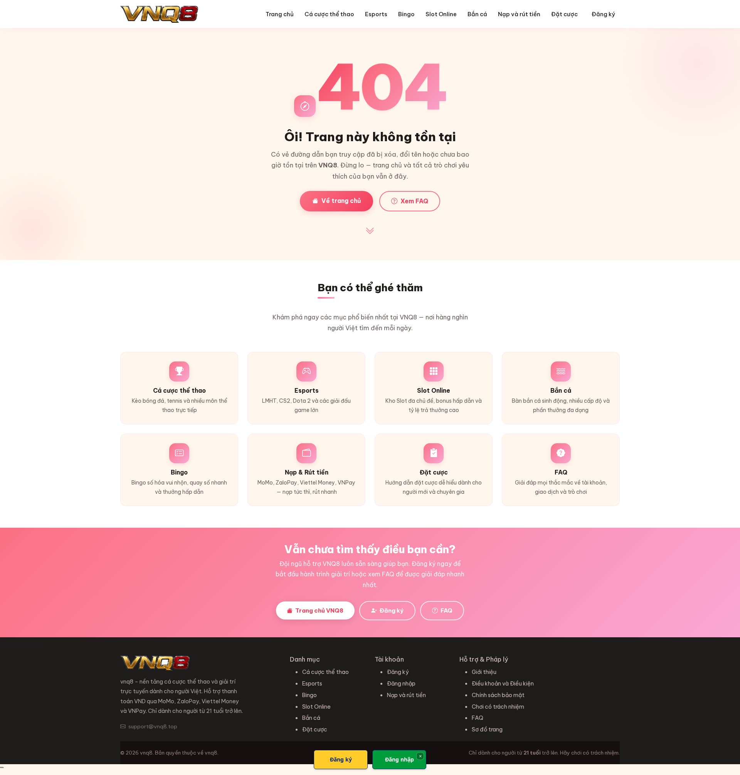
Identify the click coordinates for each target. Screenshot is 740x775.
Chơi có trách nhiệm (498, 706)
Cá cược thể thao (329, 14)
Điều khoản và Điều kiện (503, 683)
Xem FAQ (414, 201)
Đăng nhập (401, 683)
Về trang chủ (341, 200)
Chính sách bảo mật (498, 695)
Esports (376, 14)
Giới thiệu (484, 672)
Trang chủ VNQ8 (318, 610)
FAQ (445, 610)
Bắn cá (477, 14)
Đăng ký (603, 14)
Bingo (406, 14)
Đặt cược (564, 14)
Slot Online (441, 14)
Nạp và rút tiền (519, 14)
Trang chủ (280, 14)
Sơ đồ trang (487, 729)
